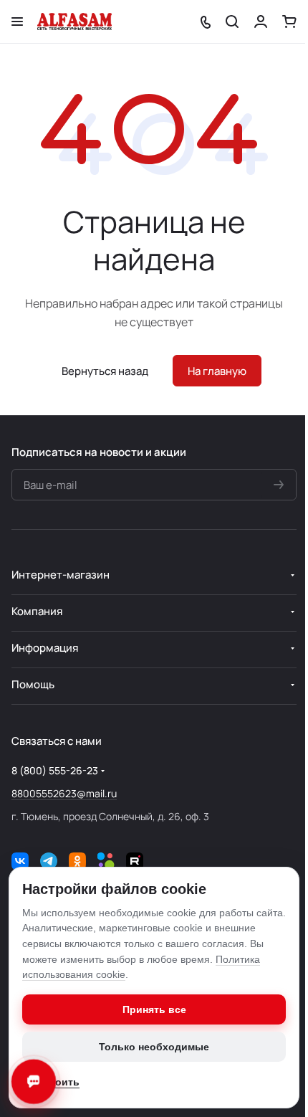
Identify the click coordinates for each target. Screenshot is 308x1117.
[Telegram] (48, 861)
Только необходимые (154, 1046)
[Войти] (261, 21)
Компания (36, 611)
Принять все (154, 1009)
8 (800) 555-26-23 (54, 770)
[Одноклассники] (77, 861)
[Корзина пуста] (289, 21)
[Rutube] (134, 861)
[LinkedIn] (106, 861)
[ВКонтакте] (20, 861)
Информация (44, 647)
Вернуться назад (105, 371)
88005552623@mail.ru (64, 793)
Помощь (32, 684)
